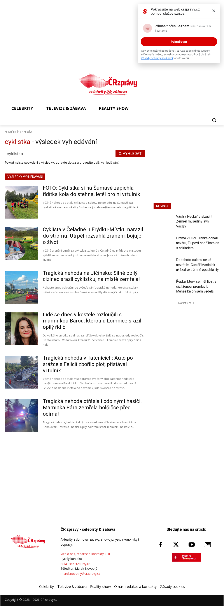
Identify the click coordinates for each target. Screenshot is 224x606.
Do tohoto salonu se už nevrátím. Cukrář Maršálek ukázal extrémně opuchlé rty (197, 265)
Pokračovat (179, 41)
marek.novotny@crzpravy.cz (80, 573)
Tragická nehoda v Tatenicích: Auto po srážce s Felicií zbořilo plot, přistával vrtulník (88, 364)
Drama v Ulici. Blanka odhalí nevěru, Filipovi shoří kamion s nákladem (197, 243)
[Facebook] (160, 545)
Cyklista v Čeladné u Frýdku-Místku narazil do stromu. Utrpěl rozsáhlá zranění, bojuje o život (93, 235)
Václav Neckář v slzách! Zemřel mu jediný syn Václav (194, 221)
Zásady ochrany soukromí (157, 58)
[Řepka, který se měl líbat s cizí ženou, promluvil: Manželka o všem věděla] (163, 287)
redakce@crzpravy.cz (75, 564)
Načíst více (184, 303)
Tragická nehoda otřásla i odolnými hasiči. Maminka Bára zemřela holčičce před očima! (92, 407)
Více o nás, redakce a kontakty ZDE (86, 554)
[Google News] (207, 545)
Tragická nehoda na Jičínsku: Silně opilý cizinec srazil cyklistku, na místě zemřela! (91, 276)
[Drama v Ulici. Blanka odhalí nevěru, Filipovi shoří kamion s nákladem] (163, 243)
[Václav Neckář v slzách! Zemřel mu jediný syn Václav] (163, 222)
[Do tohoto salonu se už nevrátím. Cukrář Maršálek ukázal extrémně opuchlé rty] (163, 265)
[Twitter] (176, 545)
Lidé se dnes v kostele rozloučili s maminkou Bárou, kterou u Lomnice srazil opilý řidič (92, 321)
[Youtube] (191, 545)
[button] (214, 120)
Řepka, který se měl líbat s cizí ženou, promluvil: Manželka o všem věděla (196, 286)
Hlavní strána (13, 131)
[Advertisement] (186, 165)
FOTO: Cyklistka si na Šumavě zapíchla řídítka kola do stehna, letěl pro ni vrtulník (91, 191)
